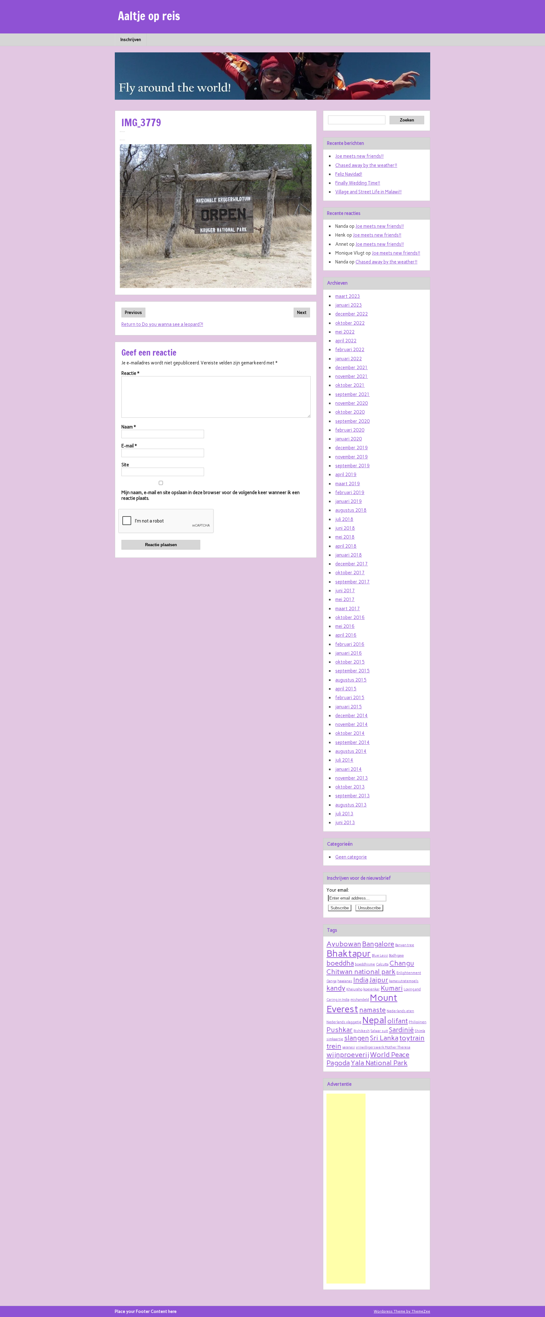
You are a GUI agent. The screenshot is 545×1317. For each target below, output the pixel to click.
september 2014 (352, 742)
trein (333, 1046)
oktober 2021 (350, 385)
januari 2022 (348, 359)
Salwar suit (379, 1031)
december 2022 (351, 314)
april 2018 (345, 546)
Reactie (130, 373)
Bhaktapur (348, 953)
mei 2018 (345, 537)
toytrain (412, 1038)
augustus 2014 (350, 751)
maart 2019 (347, 484)
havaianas (344, 981)
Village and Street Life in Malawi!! (368, 192)
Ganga (331, 981)
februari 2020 (349, 430)
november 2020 (351, 403)
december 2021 (351, 367)
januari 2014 (348, 769)
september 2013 (352, 796)
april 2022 (345, 341)
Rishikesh (362, 1031)
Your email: (337, 890)
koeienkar (371, 989)
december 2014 (351, 715)
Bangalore (378, 944)
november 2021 (351, 376)
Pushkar (339, 1029)
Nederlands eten (400, 1011)
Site (125, 465)
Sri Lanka (384, 1038)
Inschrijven (130, 39)
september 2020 (352, 421)
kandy (335, 988)
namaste (372, 1010)
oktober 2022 (350, 323)
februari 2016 (349, 644)
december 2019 (351, 448)
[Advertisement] (346, 1188)
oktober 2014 (350, 733)
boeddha (340, 963)
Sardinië (401, 1029)
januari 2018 (348, 555)
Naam (128, 427)
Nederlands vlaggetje (343, 1022)
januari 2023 (348, 305)
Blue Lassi (380, 956)
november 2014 (351, 724)
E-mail (129, 446)
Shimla (420, 1031)
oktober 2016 (350, 617)
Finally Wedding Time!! (357, 183)
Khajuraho (354, 989)
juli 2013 (344, 814)
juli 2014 (344, 760)
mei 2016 (345, 626)
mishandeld (359, 1000)
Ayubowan (343, 944)
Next (302, 312)
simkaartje (334, 1039)
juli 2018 (344, 519)
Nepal (374, 1019)
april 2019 (345, 474)
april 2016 (345, 635)
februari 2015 (349, 697)
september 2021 (352, 394)
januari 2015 (348, 707)
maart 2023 (347, 296)
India (360, 980)
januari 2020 (348, 439)
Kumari (392, 988)
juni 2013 (345, 822)
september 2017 (352, 582)
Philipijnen (417, 1022)
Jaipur (378, 980)
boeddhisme (365, 964)
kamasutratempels (404, 981)
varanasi (348, 1047)
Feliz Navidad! (348, 174)
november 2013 (351, 778)
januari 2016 (348, 653)
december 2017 (351, 564)
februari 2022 (349, 349)
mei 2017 (345, 599)
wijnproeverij (347, 1054)
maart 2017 (347, 608)
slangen (356, 1038)
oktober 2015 (350, 662)
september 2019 (352, 466)
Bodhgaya (396, 956)
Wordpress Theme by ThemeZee (402, 1311)
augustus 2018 (350, 510)
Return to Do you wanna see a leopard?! (162, 324)
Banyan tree (404, 945)
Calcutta (382, 964)
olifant (397, 1021)
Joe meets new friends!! (359, 156)
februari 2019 (349, 492)
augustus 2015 (350, 680)
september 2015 (352, 671)
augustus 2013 (350, 805)
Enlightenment (408, 973)
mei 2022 (345, 332)
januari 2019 (348, 501)
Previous (133, 312)
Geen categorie (351, 857)
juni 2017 (345, 591)
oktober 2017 (350, 573)
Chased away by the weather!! (366, 165)
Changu (402, 963)
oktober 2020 (350, 412)
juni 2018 (345, 528)
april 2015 (345, 689)
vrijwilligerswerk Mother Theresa (383, 1047)
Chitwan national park (361, 971)
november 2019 (351, 457)
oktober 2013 (350, 787)
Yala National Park (379, 1063)
